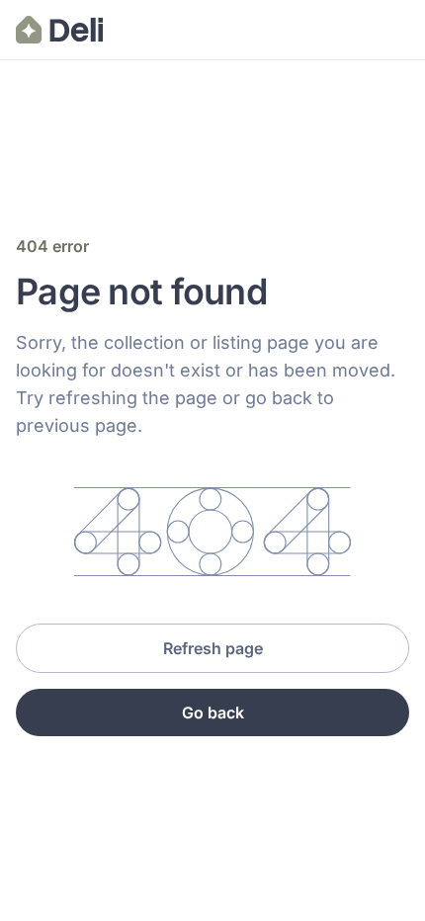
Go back (213, 712)
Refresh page (213, 648)
